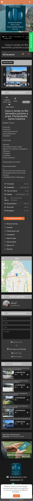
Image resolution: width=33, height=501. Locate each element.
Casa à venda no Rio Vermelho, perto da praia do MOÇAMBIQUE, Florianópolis (16, 368)
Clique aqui (6, 436)
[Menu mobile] (2, 2)
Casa (27, 36)
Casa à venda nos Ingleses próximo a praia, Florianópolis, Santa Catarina (15, 381)
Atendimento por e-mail (18, 477)
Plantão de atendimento (31, 41)
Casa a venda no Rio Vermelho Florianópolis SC (16, 419)
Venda (10, 36)
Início (5, 36)
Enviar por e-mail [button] (17, 342)
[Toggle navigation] (30, 2)
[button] (5, 74)
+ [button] (3, 263)
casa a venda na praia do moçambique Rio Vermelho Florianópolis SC (15, 394)
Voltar (29, 38)
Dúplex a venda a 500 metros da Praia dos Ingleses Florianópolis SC (15, 406)
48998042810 (15, 480)
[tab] (8, 62)
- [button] (3, 265)
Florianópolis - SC (19, 36)
